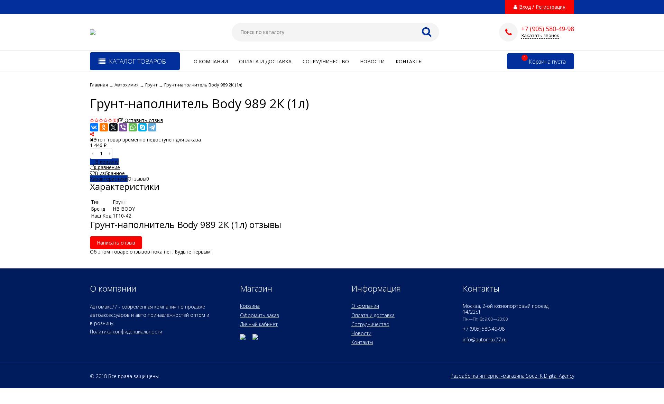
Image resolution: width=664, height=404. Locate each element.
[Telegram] (152, 127)
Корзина (250, 306)
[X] (113, 127)
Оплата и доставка (265, 61)
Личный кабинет (259, 324)
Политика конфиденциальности (126, 331)
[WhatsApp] (133, 127)
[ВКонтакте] (94, 127)
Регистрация (550, 7)
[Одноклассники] (104, 127)
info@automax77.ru (485, 339)
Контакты (409, 61)
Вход (525, 7)
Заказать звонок (540, 35)
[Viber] (123, 127)
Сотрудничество (326, 61)
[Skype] (142, 127)
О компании (211, 61)
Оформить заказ (259, 315)
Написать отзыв (116, 242)
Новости (372, 61)
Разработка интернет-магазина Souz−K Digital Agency (512, 376)
